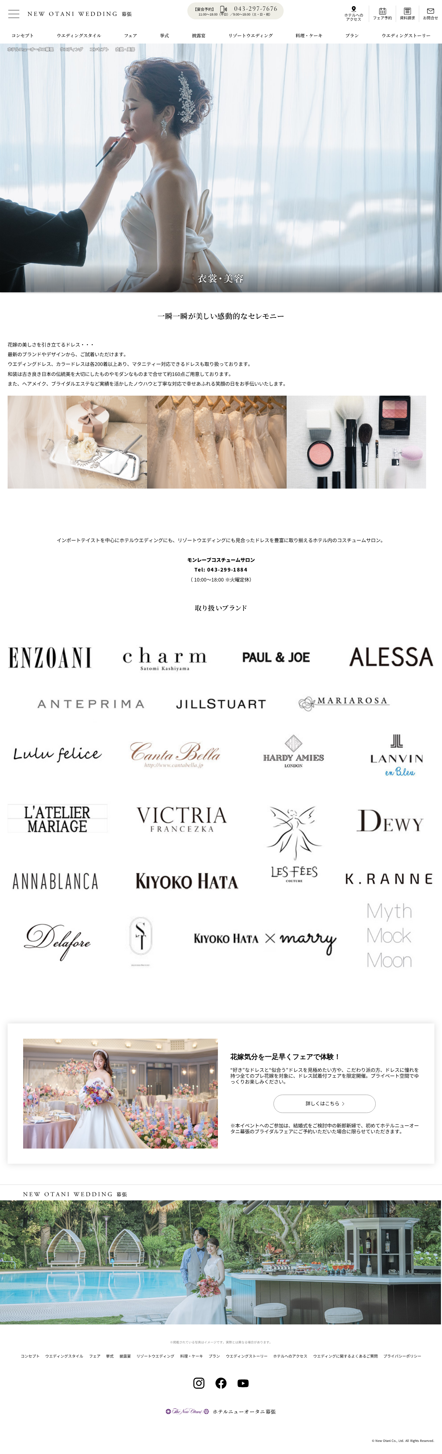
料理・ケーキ (191, 1356)
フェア (94, 1356)
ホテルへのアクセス (290, 1356)
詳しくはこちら (322, 1103)
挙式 (110, 1356)
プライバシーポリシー (402, 1356)
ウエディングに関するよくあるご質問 (345, 1356)
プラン (214, 1356)
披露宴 (125, 1356)
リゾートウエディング (155, 1356)
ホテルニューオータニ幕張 (30, 49)
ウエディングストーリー (247, 1356)
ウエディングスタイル (64, 1356)
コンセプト (99, 49)
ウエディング (71, 49)
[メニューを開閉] (14, 14)
